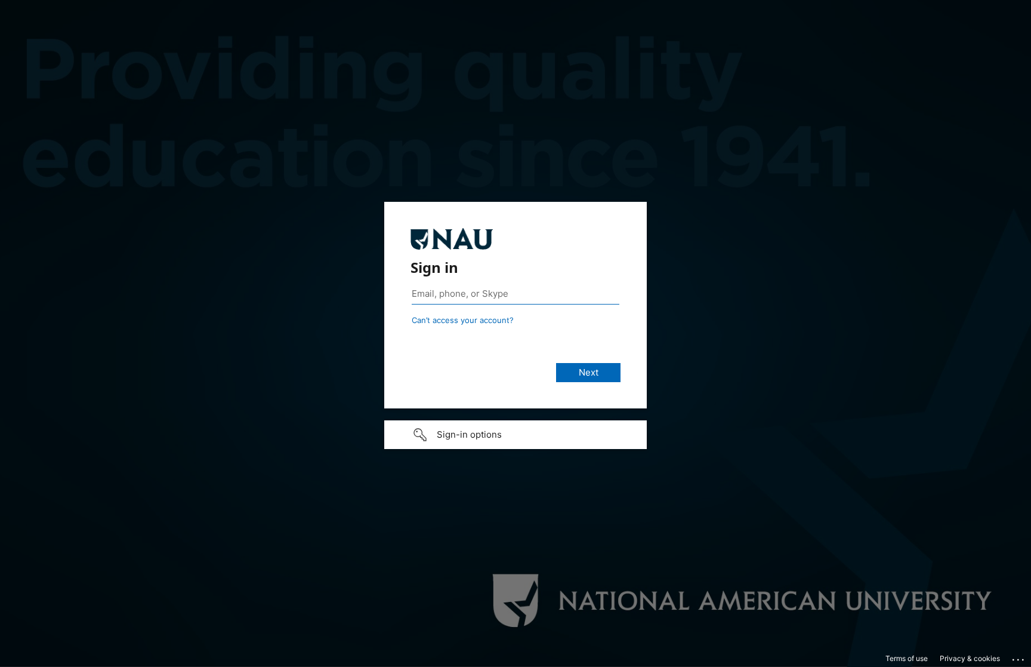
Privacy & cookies (970, 658)
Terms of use (906, 658)
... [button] (1019, 657)
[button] (515, 434)
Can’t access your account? (463, 320)
